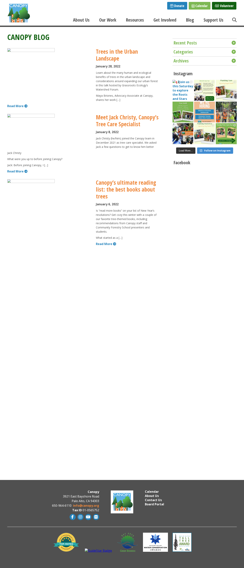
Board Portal (154, 504)
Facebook (72, 517)
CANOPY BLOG (28, 37)
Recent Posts (185, 43)
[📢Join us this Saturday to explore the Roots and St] (183, 90)
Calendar (201, 5)
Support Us (213, 20)
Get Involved (164, 20)
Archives (181, 60)
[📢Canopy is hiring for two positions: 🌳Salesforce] (204, 112)
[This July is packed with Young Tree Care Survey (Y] (204, 133)
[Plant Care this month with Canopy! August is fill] (226, 90)
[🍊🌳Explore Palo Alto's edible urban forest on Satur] (183, 112)
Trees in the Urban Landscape (117, 55)
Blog (190, 20)
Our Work (107, 20)
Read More (15, 106)
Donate (178, 5)
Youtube (87, 517)
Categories (183, 52)
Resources (135, 20)
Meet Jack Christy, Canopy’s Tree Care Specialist (127, 120)
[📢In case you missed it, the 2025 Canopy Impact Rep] (183, 133)
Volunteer (226, 5)
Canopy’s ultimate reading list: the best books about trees (126, 189)
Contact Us (153, 500)
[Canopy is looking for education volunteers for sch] (204, 90)
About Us (81, 20)
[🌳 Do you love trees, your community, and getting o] (226, 133)
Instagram (79, 517)
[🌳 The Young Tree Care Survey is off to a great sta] (226, 112)
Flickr (95, 517)
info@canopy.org (86, 505)
